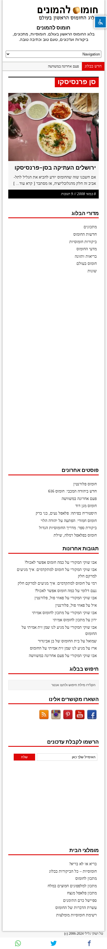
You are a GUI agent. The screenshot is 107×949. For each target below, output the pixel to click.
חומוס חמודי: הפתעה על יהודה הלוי (69, 521)
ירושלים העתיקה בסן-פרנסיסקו (55, 167)
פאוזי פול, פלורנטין (49, 598)
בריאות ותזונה (86, 256)
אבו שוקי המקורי (83, 562)
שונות (92, 271)
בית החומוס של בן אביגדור (59, 641)
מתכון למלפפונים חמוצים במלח (72, 886)
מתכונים (90, 227)
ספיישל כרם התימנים (80, 900)
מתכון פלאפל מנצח (82, 893)
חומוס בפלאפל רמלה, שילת (75, 535)
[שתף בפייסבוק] (89, 943)
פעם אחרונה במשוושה (63, 66)
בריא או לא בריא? (83, 864)
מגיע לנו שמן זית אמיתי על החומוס (57, 648)
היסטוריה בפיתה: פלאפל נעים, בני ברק (66, 513)
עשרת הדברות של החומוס (76, 908)
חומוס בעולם (86, 263)
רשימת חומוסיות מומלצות (76, 915)
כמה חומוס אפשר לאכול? (44, 562)
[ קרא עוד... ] (24, 183)
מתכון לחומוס (86, 878)
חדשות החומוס (85, 234)
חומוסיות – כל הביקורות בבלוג (73, 871)
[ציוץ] (53, 943)
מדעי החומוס (86, 249)
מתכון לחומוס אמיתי (48, 613)
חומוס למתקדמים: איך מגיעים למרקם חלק (51, 583)
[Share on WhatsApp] (18, 943)
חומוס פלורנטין (85, 484)
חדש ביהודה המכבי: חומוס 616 (72, 491)
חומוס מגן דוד (86, 506)
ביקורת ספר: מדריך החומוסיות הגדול (68, 528)
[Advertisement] (56, 373)
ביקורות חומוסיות (83, 242)
